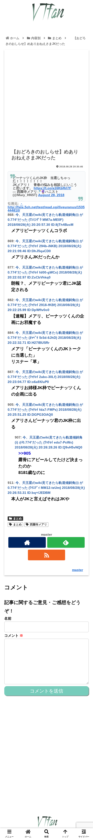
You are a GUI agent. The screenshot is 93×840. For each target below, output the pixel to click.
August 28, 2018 (51, 195)
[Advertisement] (46, 99)
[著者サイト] (27, 542)
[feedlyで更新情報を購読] (65, 542)
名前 (7, 618)
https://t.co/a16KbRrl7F (52, 188)
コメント (13, 635)
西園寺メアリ (38, 524)
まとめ (17, 518)
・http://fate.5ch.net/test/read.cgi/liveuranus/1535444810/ (46, 207)
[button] (83, 557)
